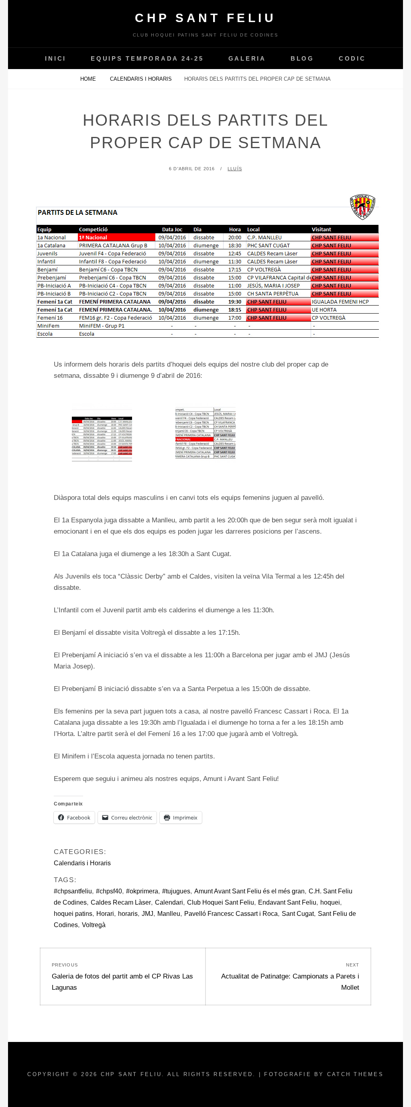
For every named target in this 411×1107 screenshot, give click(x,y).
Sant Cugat (298, 913)
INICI (55, 58)
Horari (105, 913)
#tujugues (176, 891)
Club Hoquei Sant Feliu (220, 902)
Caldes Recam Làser (121, 902)
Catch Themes (355, 1074)
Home (89, 79)
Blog (302, 58)
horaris (128, 913)
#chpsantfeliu (73, 891)
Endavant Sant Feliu (287, 902)
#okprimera (142, 891)
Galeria (247, 58)
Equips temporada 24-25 (147, 58)
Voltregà (94, 924)
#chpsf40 (109, 891)
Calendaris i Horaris (141, 79)
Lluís (235, 168)
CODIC (352, 58)
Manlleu (168, 913)
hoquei (330, 902)
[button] (102, 436)
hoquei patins (73, 913)
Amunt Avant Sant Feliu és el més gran (249, 891)
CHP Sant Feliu (205, 17)
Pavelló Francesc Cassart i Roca (231, 913)
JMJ (147, 913)
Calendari (169, 902)
